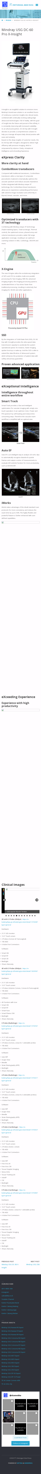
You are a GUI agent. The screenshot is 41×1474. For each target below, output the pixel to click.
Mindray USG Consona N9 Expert (13, 1338)
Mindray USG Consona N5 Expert (13, 1352)
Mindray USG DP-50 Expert (11, 1373)
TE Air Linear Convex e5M (11, 1380)
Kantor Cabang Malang (10, 1306)
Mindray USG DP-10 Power (11, 1377)
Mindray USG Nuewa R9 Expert (12, 1327)
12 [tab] (35, 915)
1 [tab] (6, 915)
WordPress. (28, 1463)
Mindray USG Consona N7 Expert (13, 1345)
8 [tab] (24, 915)
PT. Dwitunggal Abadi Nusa (21, 5)
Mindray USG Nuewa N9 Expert (12, 1334)
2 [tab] (8, 915)
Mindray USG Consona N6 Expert (13, 1349)
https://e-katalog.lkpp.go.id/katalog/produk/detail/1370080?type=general (20, 1193)
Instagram (5, 1292)
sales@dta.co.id (7, 1296)
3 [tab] (11, 915)
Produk (8, 20)
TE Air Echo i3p (7, 1384)
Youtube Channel (8, 1299)
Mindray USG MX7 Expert (10, 1356)
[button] (8, 1404)
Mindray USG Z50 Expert (10, 1370)
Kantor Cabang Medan (10, 1313)
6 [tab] (19, 915)
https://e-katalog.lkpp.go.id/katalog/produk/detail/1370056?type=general (20, 1026)
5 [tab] (16, 915)
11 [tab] (32, 915)
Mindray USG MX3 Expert (10, 1363)
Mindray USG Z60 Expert (10, 1366)
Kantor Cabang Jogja (9, 1310)
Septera (20, 1463)
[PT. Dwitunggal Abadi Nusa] (5, 5)
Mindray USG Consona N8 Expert (13, 1342)
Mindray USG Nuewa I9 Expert (12, 1331)
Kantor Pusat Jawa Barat (10, 1303)
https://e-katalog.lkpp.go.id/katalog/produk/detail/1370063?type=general (20, 1130)
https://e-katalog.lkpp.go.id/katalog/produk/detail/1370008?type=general (20, 922)
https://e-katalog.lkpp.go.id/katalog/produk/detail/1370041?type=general (20, 1078)
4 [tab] (14, 915)
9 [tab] (27, 915)
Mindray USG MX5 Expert (10, 1359)
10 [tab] (29, 915)
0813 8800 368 (7, 1289)
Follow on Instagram (20, 1443)
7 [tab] (21, 915)
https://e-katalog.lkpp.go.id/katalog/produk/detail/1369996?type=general (20, 971)
